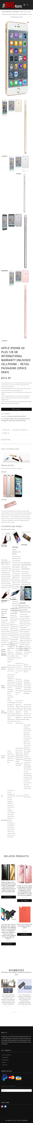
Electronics (9, 11)
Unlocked (18, 420)
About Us (4, 1062)
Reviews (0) (5, 433)
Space (13, 420)
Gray (18, 418)
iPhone (28, 418)
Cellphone (11, 418)
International (23, 418)
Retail (10, 420)
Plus (8, 420)
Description (6, 430)
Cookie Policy (5, 1057)
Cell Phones (16, 11)
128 (5, 418)
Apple (7, 418)
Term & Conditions (6, 1055)
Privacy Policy (5, 1060)
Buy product (17, 409)
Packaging (3, 420)
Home (3, 11)
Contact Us (4, 1064)
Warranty (23, 420)
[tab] (6, 430)
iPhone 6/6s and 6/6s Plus (19, 416)
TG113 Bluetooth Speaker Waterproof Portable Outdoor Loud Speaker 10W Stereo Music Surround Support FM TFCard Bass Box (25, 999)
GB (15, 418)
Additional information (20, 430)
